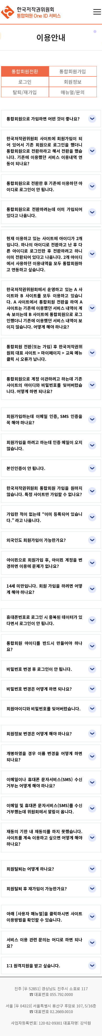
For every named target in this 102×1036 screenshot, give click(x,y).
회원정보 (73, 81)
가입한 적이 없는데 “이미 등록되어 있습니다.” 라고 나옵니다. (44, 517)
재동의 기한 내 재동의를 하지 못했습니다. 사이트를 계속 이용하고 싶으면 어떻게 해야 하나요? (44, 837)
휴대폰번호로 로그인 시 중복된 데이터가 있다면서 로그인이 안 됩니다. (44, 620)
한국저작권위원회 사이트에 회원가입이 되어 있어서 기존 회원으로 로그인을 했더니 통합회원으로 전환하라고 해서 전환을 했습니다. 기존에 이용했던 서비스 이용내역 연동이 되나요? (44, 150)
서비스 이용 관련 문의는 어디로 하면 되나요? (44, 942)
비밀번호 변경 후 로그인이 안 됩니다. (39, 669)
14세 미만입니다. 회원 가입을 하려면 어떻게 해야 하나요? (44, 589)
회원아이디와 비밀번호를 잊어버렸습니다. (44, 708)
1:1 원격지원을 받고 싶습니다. (33, 965)
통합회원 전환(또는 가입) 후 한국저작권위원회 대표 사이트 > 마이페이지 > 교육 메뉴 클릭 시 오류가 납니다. (44, 352)
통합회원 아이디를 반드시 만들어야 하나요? (44, 646)
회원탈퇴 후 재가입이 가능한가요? (37, 888)
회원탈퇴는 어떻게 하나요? (30, 869)
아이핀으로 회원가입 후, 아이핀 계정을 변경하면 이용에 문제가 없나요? (44, 563)
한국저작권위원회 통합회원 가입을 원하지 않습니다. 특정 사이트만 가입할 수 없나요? (44, 491)
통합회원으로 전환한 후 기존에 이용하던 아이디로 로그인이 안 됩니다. (44, 186)
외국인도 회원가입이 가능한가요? (36, 540)
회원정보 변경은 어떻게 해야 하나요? (39, 733)
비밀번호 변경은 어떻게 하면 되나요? (39, 689)
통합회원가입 (72, 71)
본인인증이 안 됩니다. (26, 468)
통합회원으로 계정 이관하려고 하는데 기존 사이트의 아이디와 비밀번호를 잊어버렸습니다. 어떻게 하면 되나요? (44, 385)
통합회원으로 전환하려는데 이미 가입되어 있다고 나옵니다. (44, 212)
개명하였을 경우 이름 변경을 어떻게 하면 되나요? (44, 756)
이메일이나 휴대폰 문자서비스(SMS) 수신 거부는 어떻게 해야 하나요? (44, 782)
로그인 (25, 81)
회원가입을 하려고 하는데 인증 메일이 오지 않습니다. (44, 445)
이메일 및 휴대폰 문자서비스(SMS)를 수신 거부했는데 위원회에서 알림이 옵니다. (44, 808)
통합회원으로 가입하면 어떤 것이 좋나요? (43, 118)
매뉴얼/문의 (73, 92)
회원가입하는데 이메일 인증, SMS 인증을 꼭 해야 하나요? (44, 419)
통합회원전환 (25, 71)
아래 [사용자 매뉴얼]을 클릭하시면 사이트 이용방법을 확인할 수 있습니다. (44, 916)
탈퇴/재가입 (25, 92)
